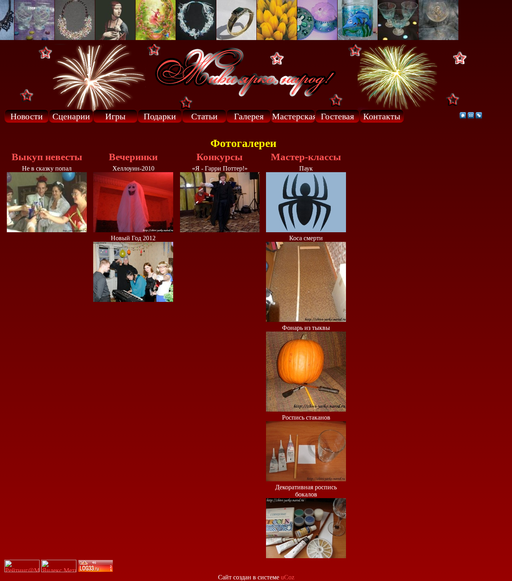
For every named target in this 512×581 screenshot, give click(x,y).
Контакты (381, 116)
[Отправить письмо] (471, 116)
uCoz (287, 577)
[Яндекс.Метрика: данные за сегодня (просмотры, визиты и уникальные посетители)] (58, 566)
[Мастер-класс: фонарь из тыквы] (306, 409)
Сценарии (71, 116)
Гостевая (337, 116)
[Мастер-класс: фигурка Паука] (306, 230)
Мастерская (293, 116)
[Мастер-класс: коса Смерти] (306, 319)
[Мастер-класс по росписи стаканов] (306, 479)
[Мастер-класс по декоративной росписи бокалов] (306, 556)
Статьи (204, 116)
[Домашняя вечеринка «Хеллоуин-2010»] (133, 230)
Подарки (160, 116)
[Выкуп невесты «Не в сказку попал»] (47, 230)
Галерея (249, 116)
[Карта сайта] (479, 116)
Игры (115, 116)
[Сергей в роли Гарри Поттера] (220, 230)
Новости (26, 116)
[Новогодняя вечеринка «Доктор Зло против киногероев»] (133, 299)
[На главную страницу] (463, 116)
